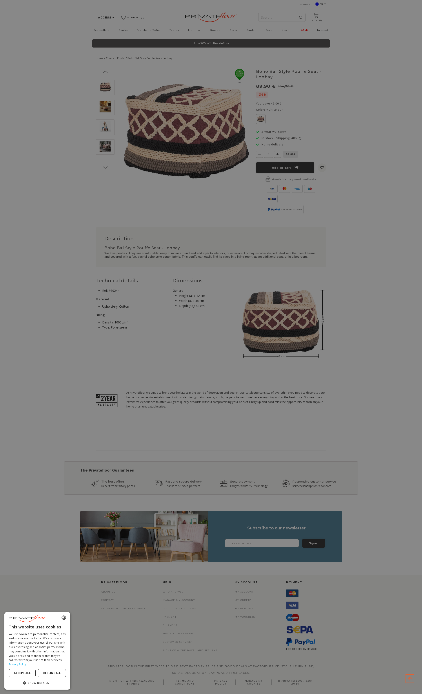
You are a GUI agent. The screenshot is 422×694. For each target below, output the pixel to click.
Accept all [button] (22, 673)
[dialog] (37, 651)
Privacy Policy (17, 664)
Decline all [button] (52, 673)
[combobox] (64, 617)
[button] (37, 682)
